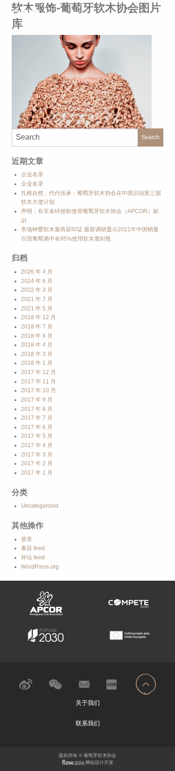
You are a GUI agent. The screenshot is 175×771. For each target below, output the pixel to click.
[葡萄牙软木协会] (46, 12)
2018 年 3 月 (37, 354)
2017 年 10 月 (38, 390)
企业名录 (32, 174)
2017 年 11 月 (38, 381)
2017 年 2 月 (37, 463)
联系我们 (88, 723)
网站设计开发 (99, 762)
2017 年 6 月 (37, 427)
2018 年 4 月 (37, 345)
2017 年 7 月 (37, 418)
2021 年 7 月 (37, 299)
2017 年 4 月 (37, 445)
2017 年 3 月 (37, 454)
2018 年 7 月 (37, 326)
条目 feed (33, 548)
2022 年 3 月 (37, 290)
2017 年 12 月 (38, 372)
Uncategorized (39, 506)
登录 (26, 539)
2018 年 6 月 (37, 336)
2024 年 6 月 (37, 281)
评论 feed (33, 557)
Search (150, 137)
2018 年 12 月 (38, 317)
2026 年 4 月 (37, 271)
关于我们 (88, 702)
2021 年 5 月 (37, 308)
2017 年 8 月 (37, 409)
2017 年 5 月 (37, 436)
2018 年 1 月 (37, 363)
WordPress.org (40, 566)
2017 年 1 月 (37, 472)
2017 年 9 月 (37, 399)
